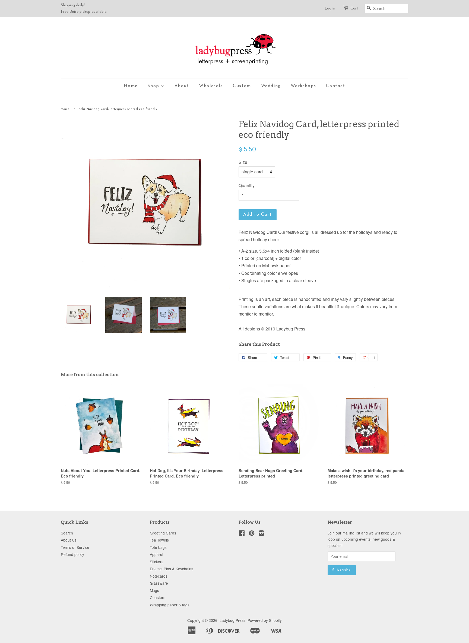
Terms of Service (75, 547)
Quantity (247, 185)
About (182, 86)
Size (243, 162)
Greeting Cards (163, 533)
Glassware (159, 583)
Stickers (156, 561)
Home (130, 86)
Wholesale (211, 86)
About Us (69, 540)
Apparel (156, 554)
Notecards (158, 576)
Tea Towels (159, 540)
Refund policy (72, 554)
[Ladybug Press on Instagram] (261, 534)
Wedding (271, 86)
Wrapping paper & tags (169, 604)
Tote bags (158, 547)
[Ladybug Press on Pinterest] (252, 534)
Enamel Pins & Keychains (171, 568)
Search (67, 533)
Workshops (303, 86)
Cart (354, 9)
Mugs (154, 590)
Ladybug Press (232, 620)
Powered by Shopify (265, 620)
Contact (335, 86)
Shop (154, 86)
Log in (330, 9)
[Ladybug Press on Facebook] (242, 534)
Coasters (157, 597)
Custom (242, 86)
